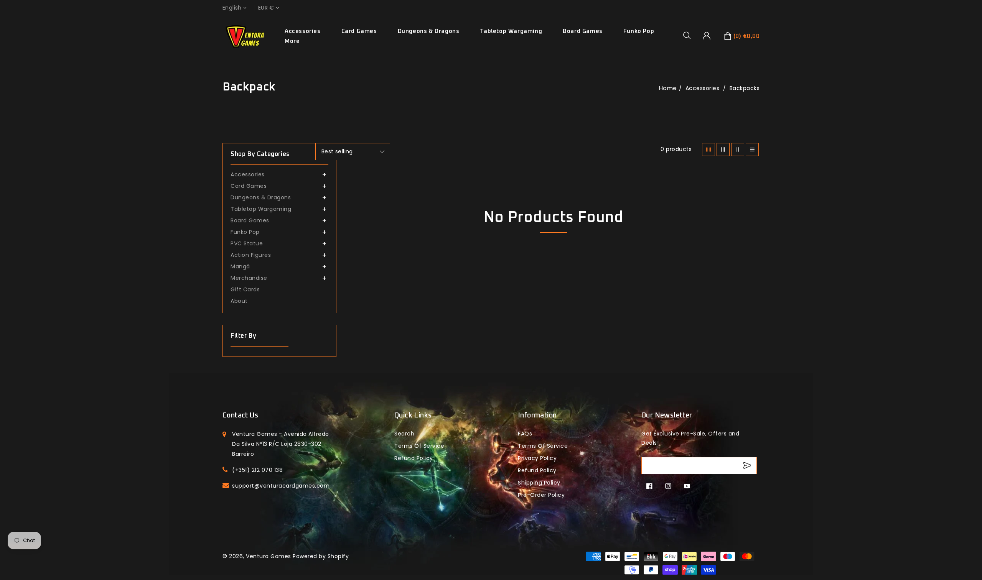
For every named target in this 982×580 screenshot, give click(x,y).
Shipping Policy (539, 482)
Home (668, 88)
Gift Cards (245, 289)
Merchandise (249, 278)
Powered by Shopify (321, 556)
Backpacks (745, 88)
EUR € (266, 8)
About (239, 301)
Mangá (240, 266)
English (232, 8)
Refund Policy (537, 470)
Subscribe (748, 465)
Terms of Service (419, 446)
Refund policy (413, 458)
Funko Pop (638, 31)
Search (404, 433)
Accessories (303, 31)
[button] (689, 35)
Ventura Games (268, 556)
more (292, 41)
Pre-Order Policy (541, 495)
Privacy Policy (537, 458)
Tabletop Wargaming (511, 31)
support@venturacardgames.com (281, 486)
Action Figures (251, 255)
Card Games (359, 31)
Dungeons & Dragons (429, 31)
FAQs (525, 433)
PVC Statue (247, 243)
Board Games (583, 31)
